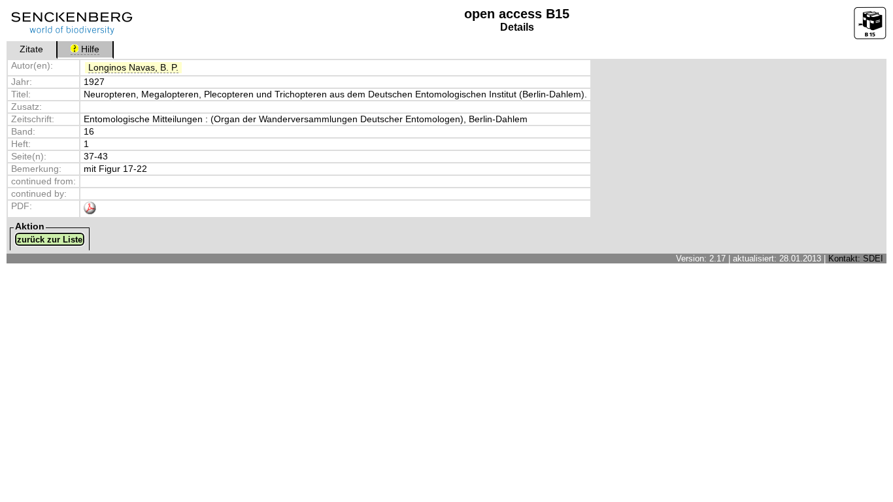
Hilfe (88, 49)
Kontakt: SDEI (855, 258)
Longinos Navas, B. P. (133, 68)
